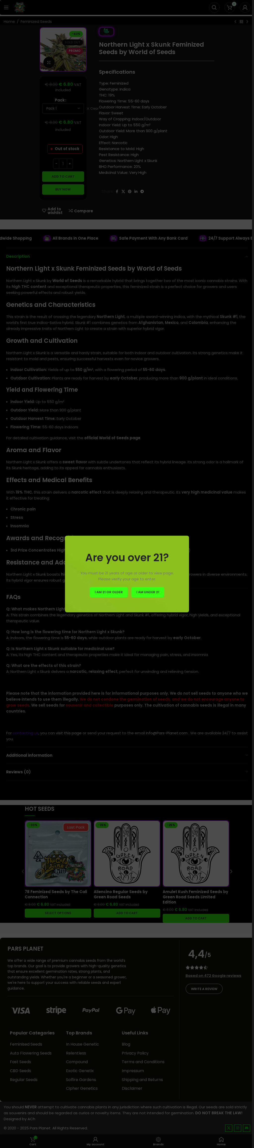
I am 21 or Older (109, 592)
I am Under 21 (147, 592)
